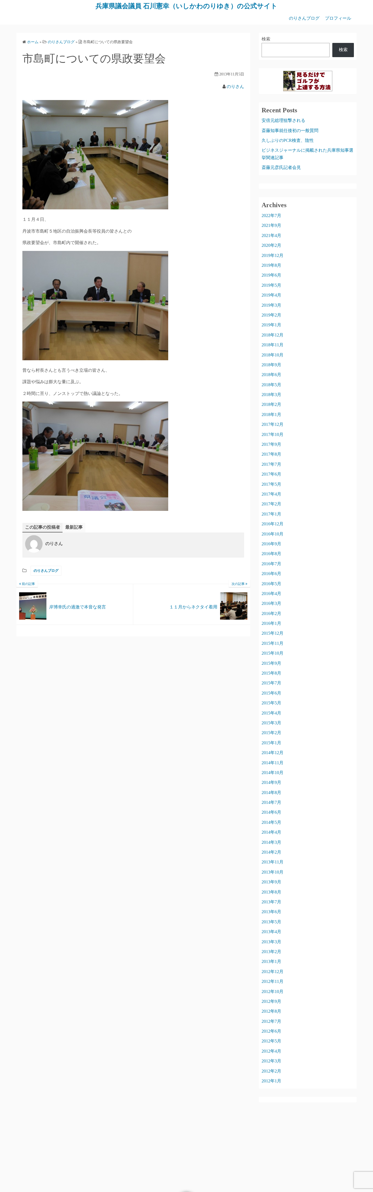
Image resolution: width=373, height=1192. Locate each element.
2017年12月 (272, 424)
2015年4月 (271, 713)
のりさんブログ (304, 18)
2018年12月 (272, 335)
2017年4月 (271, 494)
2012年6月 (271, 1031)
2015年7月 (271, 683)
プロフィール (338, 18)
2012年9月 (271, 1001)
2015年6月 (271, 693)
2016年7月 (271, 563)
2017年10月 (272, 434)
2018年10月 (272, 355)
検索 (266, 39)
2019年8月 (271, 265)
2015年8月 (271, 673)
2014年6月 (271, 812)
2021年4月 (271, 235)
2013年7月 (271, 902)
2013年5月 (271, 921)
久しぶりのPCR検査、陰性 (288, 140)
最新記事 (74, 527)
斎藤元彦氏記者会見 (281, 167)
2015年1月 (271, 742)
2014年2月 (271, 852)
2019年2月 (271, 315)
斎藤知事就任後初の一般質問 (290, 130)
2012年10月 (272, 991)
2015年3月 (271, 723)
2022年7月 (271, 215)
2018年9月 (271, 364)
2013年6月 (271, 911)
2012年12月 (272, 971)
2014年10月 (272, 772)
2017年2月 (271, 504)
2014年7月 (271, 802)
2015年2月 (271, 732)
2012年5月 (271, 1041)
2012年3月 (271, 1061)
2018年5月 (271, 384)
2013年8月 (271, 892)
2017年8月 (271, 454)
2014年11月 (272, 762)
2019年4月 (271, 295)
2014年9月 (271, 782)
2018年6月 (271, 374)
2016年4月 (271, 593)
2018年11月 (272, 344)
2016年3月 (271, 603)
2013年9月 (271, 882)
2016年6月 (271, 573)
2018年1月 (271, 414)
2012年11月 (272, 981)
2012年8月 (271, 1011)
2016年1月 (271, 623)
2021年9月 (271, 225)
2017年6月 (271, 474)
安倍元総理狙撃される (283, 120)
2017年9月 (271, 444)
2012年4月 (271, 1051)
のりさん (235, 86)
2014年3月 (271, 842)
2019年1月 (271, 325)
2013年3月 (271, 941)
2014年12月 (272, 752)
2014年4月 (271, 832)
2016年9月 (271, 543)
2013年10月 (272, 872)
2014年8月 (271, 792)
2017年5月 (271, 484)
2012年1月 (271, 1081)
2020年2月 (271, 245)
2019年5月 (271, 285)
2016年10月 (272, 534)
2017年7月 (271, 464)
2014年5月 (271, 822)
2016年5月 (271, 583)
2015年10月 (272, 653)
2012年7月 (271, 1021)
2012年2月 (271, 1071)
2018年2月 (271, 404)
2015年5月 (271, 703)
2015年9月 (271, 663)
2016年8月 (271, 553)
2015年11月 (272, 643)
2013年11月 (272, 862)
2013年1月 (271, 961)
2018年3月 (271, 394)
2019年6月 (271, 275)
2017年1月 (271, 514)
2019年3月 (271, 305)
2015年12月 (272, 633)
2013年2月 (271, 951)
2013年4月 (271, 931)
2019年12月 (272, 255)
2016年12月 (272, 524)
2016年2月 (271, 613)
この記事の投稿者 (42, 527)
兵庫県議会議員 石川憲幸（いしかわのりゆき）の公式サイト (186, 6)
